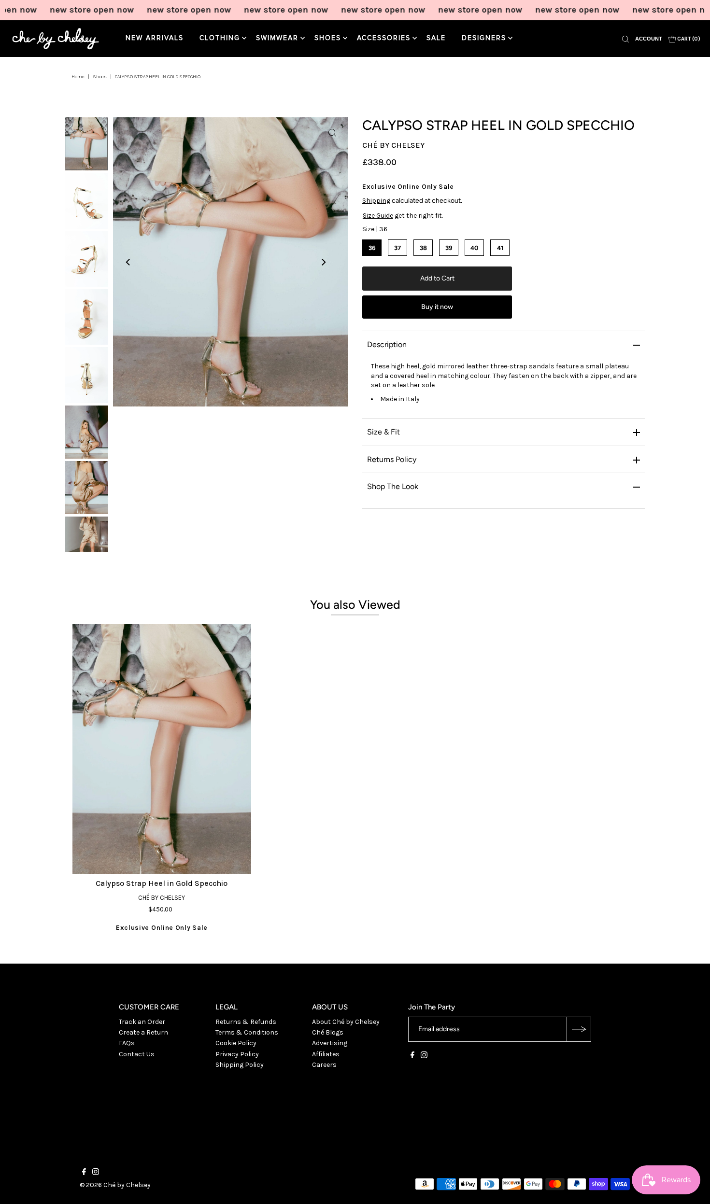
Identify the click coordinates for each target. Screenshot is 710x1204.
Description (387, 344)
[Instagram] (424, 1056)
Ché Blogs (327, 1032)
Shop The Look (392, 486)
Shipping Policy (239, 1065)
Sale (436, 38)
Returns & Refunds (245, 1022)
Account (648, 39)
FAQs (127, 1043)
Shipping (376, 200)
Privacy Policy (237, 1054)
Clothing (219, 38)
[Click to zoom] (332, 132)
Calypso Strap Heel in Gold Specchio (161, 883)
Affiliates (326, 1054)
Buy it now (437, 307)
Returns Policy (391, 459)
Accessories (384, 38)
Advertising (329, 1043)
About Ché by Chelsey (346, 1022)
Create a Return (143, 1032)
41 (500, 248)
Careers (324, 1065)
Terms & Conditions (246, 1032)
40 (474, 248)
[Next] (323, 262)
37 (397, 248)
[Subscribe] (579, 1029)
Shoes (327, 38)
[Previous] (128, 262)
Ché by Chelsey (393, 145)
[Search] (625, 39)
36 (372, 248)
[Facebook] (412, 1056)
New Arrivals (155, 38)
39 (449, 248)
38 (423, 248)
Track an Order (142, 1022)
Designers (484, 38)
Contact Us (137, 1054)
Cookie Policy (235, 1043)
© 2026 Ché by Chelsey (115, 1185)
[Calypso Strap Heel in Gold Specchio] (161, 749)
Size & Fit (383, 431)
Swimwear (277, 38)
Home (78, 77)
